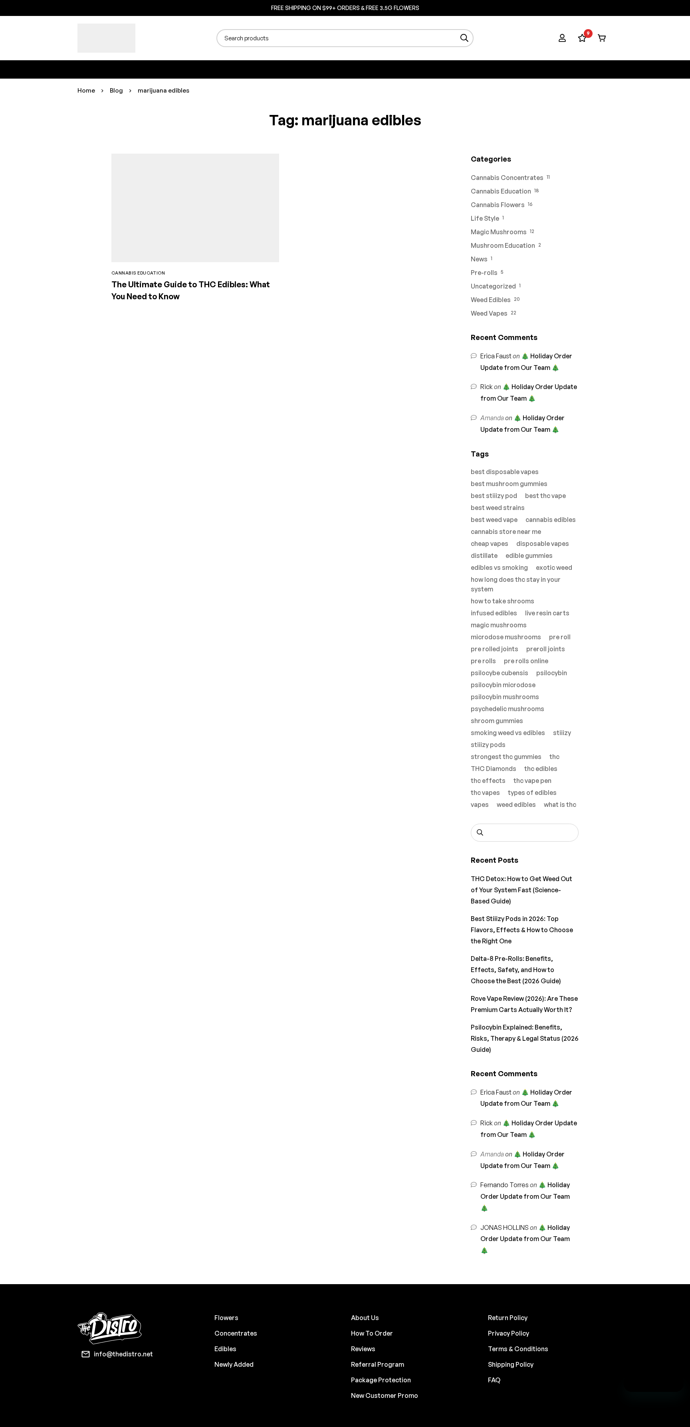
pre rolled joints (494, 649)
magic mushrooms (499, 625)
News (479, 259)
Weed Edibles (491, 300)
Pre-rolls (484, 273)
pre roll (560, 637)
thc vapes (485, 793)
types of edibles (532, 793)
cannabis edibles (550, 520)
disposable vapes (542, 543)
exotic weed (554, 567)
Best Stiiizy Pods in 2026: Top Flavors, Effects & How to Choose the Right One (522, 930)
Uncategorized (493, 286)
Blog (116, 90)
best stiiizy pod (494, 496)
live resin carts (547, 613)
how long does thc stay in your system (516, 584)
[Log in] (562, 38)
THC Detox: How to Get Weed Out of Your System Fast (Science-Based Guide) (521, 890)
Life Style (485, 218)
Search (480, 833)
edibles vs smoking (499, 567)
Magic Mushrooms (499, 232)
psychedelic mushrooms (507, 709)
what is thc (560, 804)
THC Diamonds (493, 769)
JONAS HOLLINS (504, 1227)
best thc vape (545, 496)
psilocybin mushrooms (505, 697)
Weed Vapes (489, 313)
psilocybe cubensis (499, 673)
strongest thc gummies (506, 757)
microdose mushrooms (506, 637)
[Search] (465, 38)
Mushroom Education (503, 245)
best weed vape (494, 520)
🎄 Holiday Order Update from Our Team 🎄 (525, 1196)
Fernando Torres (504, 1185)
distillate (484, 555)
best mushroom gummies (509, 484)
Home (86, 90)
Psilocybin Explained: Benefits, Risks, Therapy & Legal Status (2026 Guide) (525, 1038)
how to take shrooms (502, 601)
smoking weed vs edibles (508, 733)
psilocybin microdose (503, 685)
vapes (480, 804)
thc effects (488, 781)
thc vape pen (532, 781)
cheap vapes (489, 543)
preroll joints (545, 649)
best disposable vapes (505, 472)
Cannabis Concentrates (507, 178)
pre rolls (483, 661)
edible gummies (529, 555)
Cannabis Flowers (498, 205)
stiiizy (562, 733)
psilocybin (551, 673)
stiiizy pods (488, 745)
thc (554, 757)
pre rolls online (526, 661)
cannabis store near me (506, 532)
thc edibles (540, 769)
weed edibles (516, 804)
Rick (486, 387)
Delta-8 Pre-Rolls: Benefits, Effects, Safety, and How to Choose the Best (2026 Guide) (516, 970)
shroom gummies (497, 721)
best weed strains (498, 508)
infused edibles (494, 613)
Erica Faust (496, 356)
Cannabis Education (501, 191)
